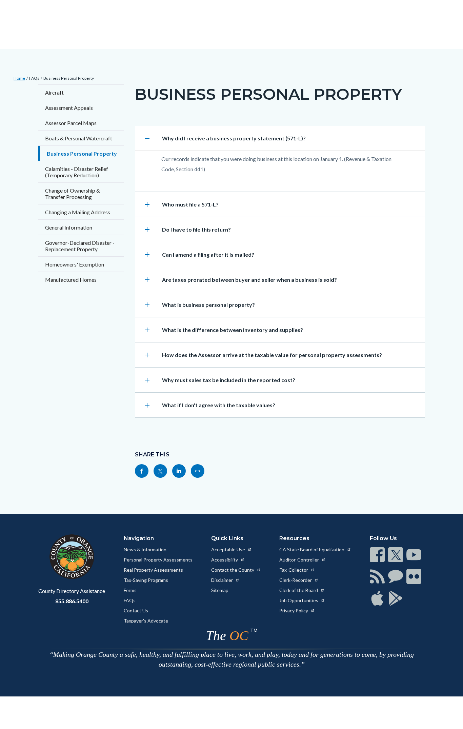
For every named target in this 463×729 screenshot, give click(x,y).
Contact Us (136, 610)
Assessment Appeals (69, 107)
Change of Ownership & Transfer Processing (72, 193)
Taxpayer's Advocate (146, 621)
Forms (130, 590)
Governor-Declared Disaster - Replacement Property (80, 245)
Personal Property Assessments (158, 560)
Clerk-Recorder (296, 580)
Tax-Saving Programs (146, 580)
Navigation (139, 538)
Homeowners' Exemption (74, 264)
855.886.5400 (71, 601)
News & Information (145, 549)
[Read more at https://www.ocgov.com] (71, 556)
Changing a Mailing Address (77, 212)
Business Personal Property (68, 78)
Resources (294, 538)
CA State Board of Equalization (312, 549)
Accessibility (225, 560)
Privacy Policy (294, 610)
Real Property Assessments (153, 570)
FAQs (34, 78)
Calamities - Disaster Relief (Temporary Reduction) (76, 171)
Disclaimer (222, 580)
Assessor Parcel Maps (71, 123)
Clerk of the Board (299, 590)
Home (19, 78)
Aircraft (54, 92)
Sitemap (219, 590)
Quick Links (227, 538)
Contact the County (233, 570)
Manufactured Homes (71, 279)
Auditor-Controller (299, 560)
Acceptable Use (228, 549)
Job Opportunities (299, 600)
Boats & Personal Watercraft (78, 138)
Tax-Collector (294, 570)
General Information (68, 227)
